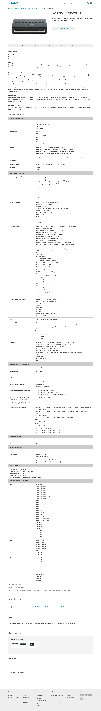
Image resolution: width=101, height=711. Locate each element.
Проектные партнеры (70, 697)
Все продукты (11, 694)
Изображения (62, 46)
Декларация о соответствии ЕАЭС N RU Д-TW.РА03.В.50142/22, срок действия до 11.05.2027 (39, 607)
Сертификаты (38, 46)
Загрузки (74, 46)
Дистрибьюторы (69, 695)
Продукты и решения (20, 8)
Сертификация (26, 699)
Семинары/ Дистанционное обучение (57, 694)
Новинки (10, 695)
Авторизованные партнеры (72, 694)
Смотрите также (87, 46)
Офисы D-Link (26, 697)
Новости (24, 695)
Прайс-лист (25, 702)
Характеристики (26, 46)
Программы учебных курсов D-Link (56, 697)
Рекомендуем (63, 28)
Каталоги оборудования (13, 697)
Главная (10, 8)
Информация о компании (28, 694)
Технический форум (41, 700)
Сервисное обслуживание (42, 694)
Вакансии (25, 700)
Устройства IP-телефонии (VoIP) (35, 8)
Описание (14, 46)
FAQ (38, 702)
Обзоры (39, 705)
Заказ (50, 46)
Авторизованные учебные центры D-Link (57, 700)
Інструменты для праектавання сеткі (20, 676)
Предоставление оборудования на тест (42, 696)
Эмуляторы (39, 703)
